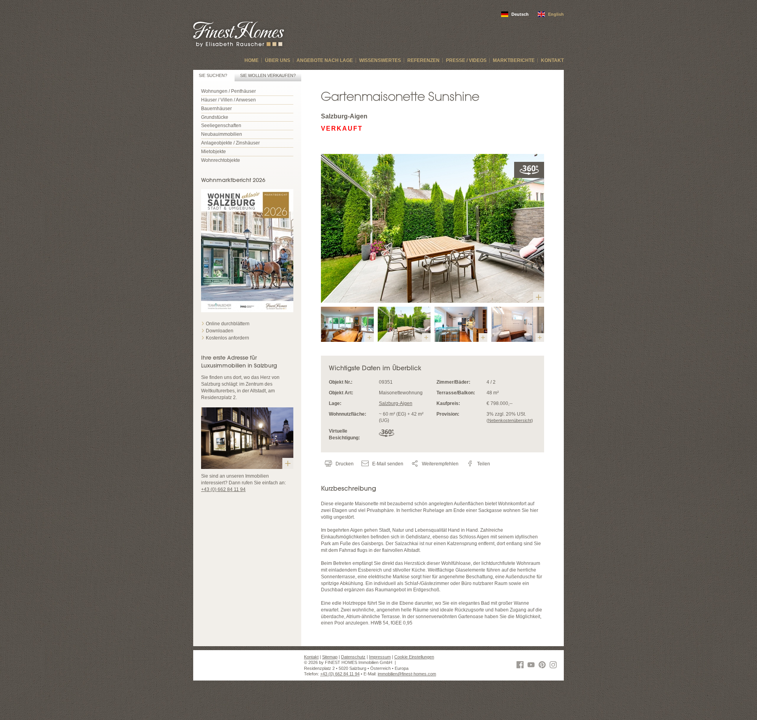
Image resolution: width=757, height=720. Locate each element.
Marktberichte (514, 60)
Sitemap (329, 656)
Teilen (483, 464)
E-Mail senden (387, 464)
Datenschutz (353, 656)
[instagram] (554, 665)
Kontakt (552, 60)
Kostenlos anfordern (227, 338)
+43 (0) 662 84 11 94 (223, 489)
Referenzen (423, 60)
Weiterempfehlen (440, 464)
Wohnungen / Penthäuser (228, 91)
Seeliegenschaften (221, 125)
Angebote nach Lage (324, 60)
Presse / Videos (466, 60)
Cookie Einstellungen (414, 656)
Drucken (344, 464)
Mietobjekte (213, 151)
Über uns (277, 60)
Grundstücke (214, 117)
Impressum (380, 656)
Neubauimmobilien (221, 134)
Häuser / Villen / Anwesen (228, 100)
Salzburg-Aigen (395, 403)
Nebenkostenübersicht (509, 420)
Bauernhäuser (216, 108)
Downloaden (219, 331)
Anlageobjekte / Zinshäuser (230, 143)
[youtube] (532, 665)
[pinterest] (543, 665)
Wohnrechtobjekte (220, 160)
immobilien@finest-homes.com (407, 673)
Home (251, 60)
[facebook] (521, 665)
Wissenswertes (380, 60)
